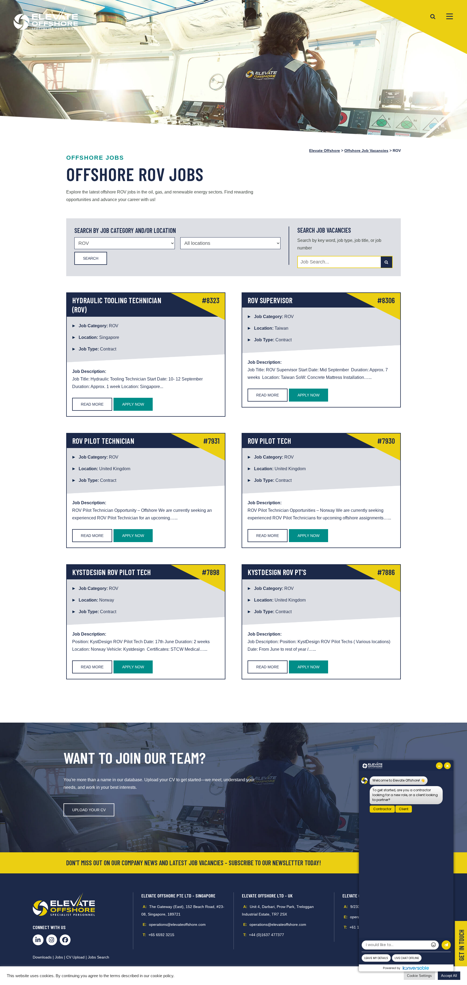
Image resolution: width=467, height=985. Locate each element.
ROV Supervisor (270, 300)
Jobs (59, 957)
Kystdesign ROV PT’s (277, 572)
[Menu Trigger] (449, 16)
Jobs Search (98, 957)
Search (90, 258)
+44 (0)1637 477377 (266, 935)
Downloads (42, 957)
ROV (113, 325)
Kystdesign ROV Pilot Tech (111, 572)
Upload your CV (89, 810)
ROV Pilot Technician (103, 440)
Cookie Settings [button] (419, 976)
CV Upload (75, 957)
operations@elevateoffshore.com (177, 924)
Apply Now (133, 404)
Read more (92, 404)
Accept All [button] (449, 976)
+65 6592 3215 (161, 935)
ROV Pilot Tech (269, 440)
